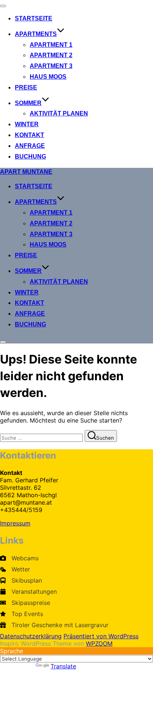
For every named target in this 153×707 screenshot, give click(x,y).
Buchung (30, 156)
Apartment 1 (51, 45)
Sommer (28, 103)
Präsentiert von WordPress (101, 636)
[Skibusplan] (21, 580)
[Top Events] (21, 614)
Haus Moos (48, 77)
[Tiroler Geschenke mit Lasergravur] (54, 625)
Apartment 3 (51, 66)
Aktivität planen (59, 113)
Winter (27, 124)
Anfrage (30, 146)
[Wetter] (15, 569)
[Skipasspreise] (25, 602)
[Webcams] (19, 558)
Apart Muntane (26, 172)
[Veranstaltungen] (28, 591)
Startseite (33, 18)
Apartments (36, 34)
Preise (26, 87)
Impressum (15, 523)
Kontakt (29, 135)
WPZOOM (99, 643)
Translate (63, 666)
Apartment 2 (51, 55)
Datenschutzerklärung (31, 636)
